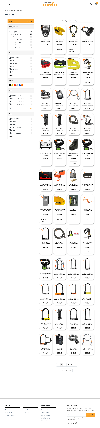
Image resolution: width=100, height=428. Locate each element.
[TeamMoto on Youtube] (72, 423)
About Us (25, 410)
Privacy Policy (45, 412)
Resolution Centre (10, 415)
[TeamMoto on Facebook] (68, 423)
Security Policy (45, 418)
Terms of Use (45, 410)
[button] (4, 4)
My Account (8, 410)
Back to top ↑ (66, 370)
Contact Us (26, 412)
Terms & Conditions (87, 418)
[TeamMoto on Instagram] (76, 423)
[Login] (91, 4)
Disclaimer (44, 421)
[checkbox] (20, 31)
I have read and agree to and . (80, 418)
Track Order (8, 412)
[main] (66, 198)
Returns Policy (45, 415)
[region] (20, 195)
